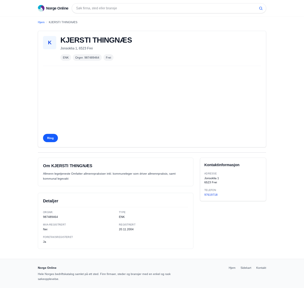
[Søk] (261, 8)
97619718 (211, 194)
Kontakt (261, 267)
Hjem (41, 22)
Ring (50, 138)
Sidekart (246, 267)
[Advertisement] (152, 101)
